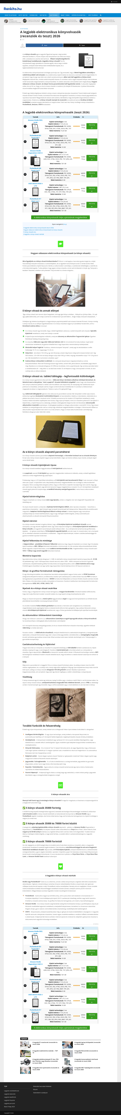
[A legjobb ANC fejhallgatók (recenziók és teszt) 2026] (67, 1070)
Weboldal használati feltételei (42, 1086)
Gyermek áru (34, 15)
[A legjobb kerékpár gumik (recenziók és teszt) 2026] (25, 21)
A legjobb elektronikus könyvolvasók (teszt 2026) (38, 228)
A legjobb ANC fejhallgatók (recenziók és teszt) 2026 (87, 1069)
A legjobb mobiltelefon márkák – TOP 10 (45, 1052)
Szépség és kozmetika (78, 15)
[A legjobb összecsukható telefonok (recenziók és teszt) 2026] (67, 1062)
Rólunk (35, 1089)
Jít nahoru (95, 923)
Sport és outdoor (10, 15)
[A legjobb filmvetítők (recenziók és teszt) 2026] (67, 1053)
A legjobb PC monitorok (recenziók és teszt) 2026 (45, 1043)
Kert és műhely (93, 15)
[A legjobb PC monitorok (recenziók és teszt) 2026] (25, 1045)
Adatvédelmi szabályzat (40, 1093)
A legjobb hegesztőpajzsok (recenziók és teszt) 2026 (52, 21)
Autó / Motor (23, 15)
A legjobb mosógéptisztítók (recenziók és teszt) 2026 (15, 21)
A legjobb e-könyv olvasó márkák (33, 234)
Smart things (65, 15)
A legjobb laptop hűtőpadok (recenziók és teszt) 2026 (87, 1043)
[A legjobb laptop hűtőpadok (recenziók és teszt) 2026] (67, 1045)
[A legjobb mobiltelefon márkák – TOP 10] (25, 1053)
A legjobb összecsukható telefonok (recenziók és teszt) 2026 (86, 1060)
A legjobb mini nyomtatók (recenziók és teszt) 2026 (46, 1069)
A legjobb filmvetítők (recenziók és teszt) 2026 (86, 1052)
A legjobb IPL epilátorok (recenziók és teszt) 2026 (109, 20)
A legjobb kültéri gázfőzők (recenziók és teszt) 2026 (90, 20)
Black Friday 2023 (9, 1107)
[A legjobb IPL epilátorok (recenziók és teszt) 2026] (100, 21)
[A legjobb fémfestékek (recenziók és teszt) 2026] (62, 21)
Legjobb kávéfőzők (10, 1097)
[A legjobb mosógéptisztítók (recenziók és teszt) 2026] (6, 21)
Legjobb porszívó (9, 1103)
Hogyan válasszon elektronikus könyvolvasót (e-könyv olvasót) (42, 230)
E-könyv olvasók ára (29, 232)
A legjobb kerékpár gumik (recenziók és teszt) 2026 (33, 20)
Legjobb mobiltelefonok (11, 1091)
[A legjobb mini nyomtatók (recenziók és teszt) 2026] (25, 1070)
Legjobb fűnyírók (9, 1100)
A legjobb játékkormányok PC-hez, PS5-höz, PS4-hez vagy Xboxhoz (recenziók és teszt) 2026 (46, 1061)
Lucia (22, 39)
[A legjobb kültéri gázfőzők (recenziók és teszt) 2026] (81, 21)
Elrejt (64, 224)
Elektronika (54, 15)
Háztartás (43, 15)
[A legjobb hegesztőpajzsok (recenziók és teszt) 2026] (43, 21)
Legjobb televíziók (9, 1094)
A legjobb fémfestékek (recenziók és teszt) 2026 (71, 20)
